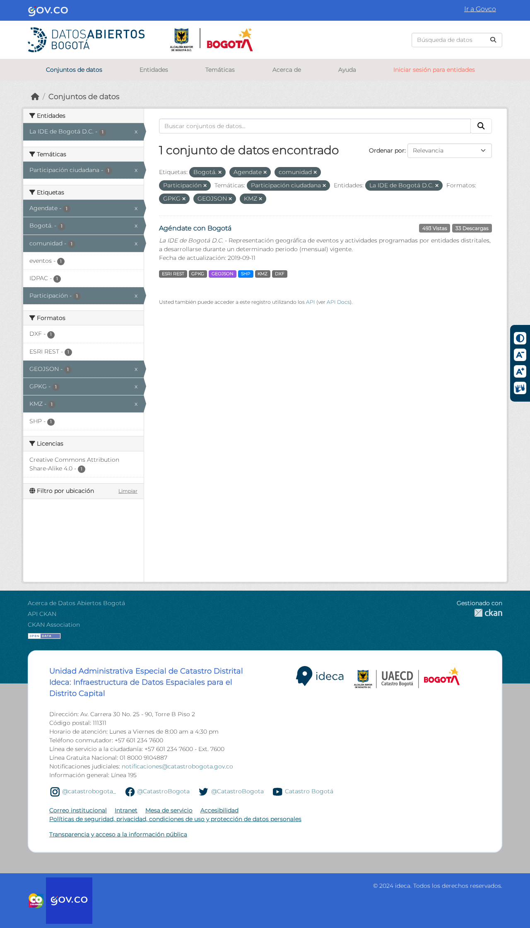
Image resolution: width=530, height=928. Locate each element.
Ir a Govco (480, 9)
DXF (279, 273)
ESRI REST (173, 273)
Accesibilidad (219, 810)
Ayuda (347, 69)
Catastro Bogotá (309, 791)
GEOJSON (223, 273)
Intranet (126, 810)
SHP (246, 273)
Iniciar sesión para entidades (434, 69)
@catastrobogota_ (89, 791)
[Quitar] (220, 172)
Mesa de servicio (169, 810)
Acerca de (286, 69)
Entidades (154, 69)
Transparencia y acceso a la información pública (118, 834)
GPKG (197, 273)
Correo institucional (78, 810)
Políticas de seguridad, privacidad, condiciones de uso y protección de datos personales (175, 819)
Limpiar (127, 491)
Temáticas (220, 69)
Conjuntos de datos (74, 69)
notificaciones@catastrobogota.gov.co (177, 766)
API (310, 302)
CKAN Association (54, 624)
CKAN (479, 612)
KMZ (262, 273)
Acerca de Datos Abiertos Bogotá (76, 603)
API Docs (338, 302)
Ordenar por (387, 150)
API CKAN (42, 614)
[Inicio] (35, 96)
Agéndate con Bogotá (195, 228)
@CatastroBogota (163, 791)
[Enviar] (493, 40)
